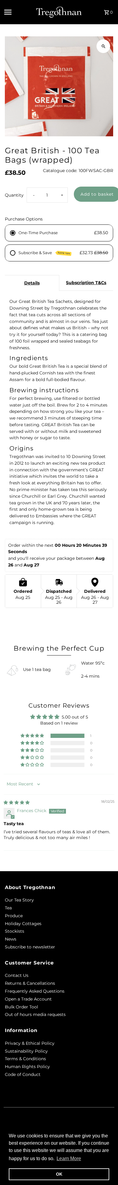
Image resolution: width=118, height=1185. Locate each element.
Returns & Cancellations (30, 983)
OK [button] (59, 1174)
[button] (33, 736)
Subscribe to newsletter (30, 946)
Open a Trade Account (28, 999)
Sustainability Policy (26, 1051)
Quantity (14, 195)
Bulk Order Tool (21, 1006)
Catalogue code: (60, 170)
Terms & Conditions (25, 1058)
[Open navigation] (18, 12)
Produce (14, 915)
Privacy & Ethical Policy (29, 1043)
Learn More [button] (69, 1158)
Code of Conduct (23, 1074)
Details (32, 282)
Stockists (14, 931)
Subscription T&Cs (86, 282)
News (10, 939)
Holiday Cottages (23, 923)
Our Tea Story (19, 900)
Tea (8, 907)
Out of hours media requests (35, 1014)
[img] (17, 802)
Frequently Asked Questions (34, 991)
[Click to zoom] (103, 46)
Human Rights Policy (27, 1066)
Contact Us (16, 975)
